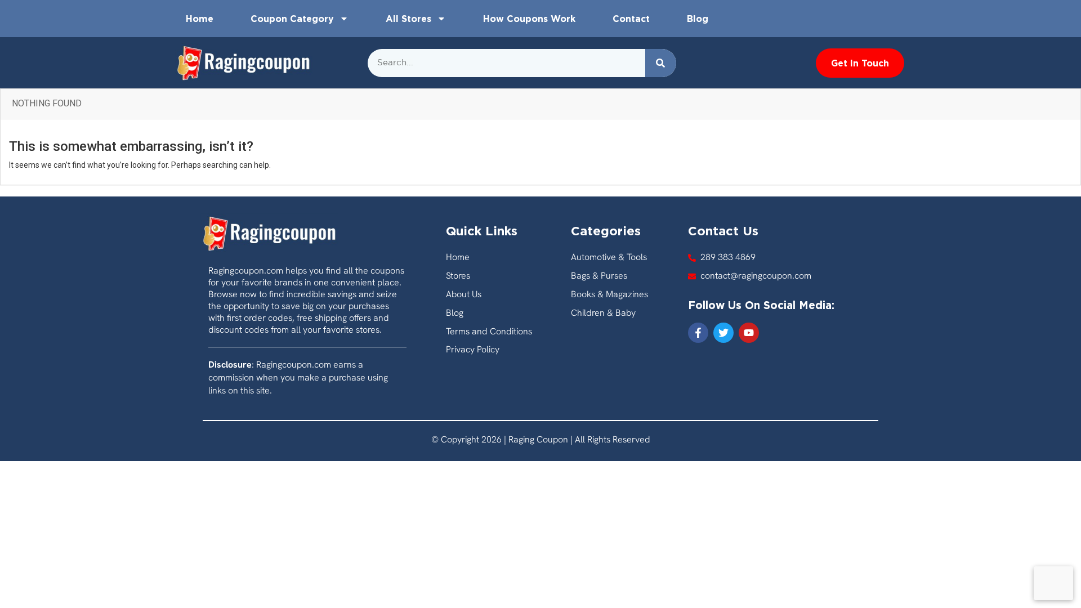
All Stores (408, 19)
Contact (631, 19)
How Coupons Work (529, 19)
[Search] (660, 63)
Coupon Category (292, 19)
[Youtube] (749, 333)
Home (199, 19)
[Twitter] (723, 333)
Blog (697, 19)
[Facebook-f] (698, 333)
